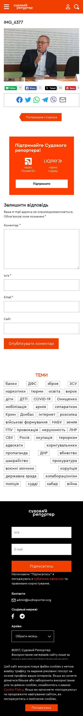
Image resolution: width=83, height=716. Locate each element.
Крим (11, 414)
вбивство (68, 453)
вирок (71, 391)
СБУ (9, 438)
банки (11, 384)
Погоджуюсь (41, 707)
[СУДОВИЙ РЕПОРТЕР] (23, 6)
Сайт (7, 319)
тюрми (37, 391)
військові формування (26, 422)
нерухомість (53, 430)
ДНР (44, 453)
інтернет (47, 414)
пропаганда (17, 453)
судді (33, 484)
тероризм (68, 438)
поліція (12, 484)
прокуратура (64, 461)
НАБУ (57, 422)
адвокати (14, 445)
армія (41, 407)
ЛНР (73, 430)
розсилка (68, 414)
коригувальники (62, 445)
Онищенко (67, 399)
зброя (52, 384)
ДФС (32, 384)
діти (9, 399)
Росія (24, 438)
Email (8, 297)
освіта (54, 391)
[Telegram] (22, 616)
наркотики (16, 391)
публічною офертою (49, 578)
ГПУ (9, 430)
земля (71, 422)
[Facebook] (13, 616)
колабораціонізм (61, 476)
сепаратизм (66, 407)
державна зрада (21, 476)
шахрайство (17, 461)
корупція (68, 468)
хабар (52, 484)
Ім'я (7, 275)
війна (72, 484)
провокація (27, 430)
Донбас (27, 414)
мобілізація (16, 407)
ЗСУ (73, 384)
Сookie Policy (13, 689)
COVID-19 (42, 399)
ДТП (23, 399)
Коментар (12, 225)
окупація (44, 438)
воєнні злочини (20, 468)
